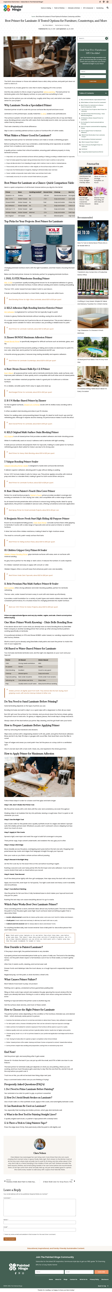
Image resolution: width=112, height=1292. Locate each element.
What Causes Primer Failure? (90, 142)
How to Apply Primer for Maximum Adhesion (91, 131)
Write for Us (83, 1279)
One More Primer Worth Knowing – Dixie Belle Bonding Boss (93, 114)
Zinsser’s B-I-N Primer (32, 405)
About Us (58, 1279)
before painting (49, 92)
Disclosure (104, 1279)
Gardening (99, 8)
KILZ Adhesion (9, 312)
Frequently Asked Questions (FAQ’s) (92, 152)
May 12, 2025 (51, 29)
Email (6, 1227)
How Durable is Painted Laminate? (91, 139)
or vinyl (43, 114)
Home (33, 16)
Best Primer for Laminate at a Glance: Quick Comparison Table (92, 106)
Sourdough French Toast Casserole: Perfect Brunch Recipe (85, 202)
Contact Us (73, 1279)
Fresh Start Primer (39, 523)
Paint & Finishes (59, 8)
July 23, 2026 (70, 29)
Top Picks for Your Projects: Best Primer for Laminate (94, 110)
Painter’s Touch (36, 495)
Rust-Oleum (8, 373)
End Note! (84, 149)
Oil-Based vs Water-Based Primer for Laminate (92, 119)
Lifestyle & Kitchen (74, 8)
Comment (7, 1198)
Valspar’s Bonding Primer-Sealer (16, 466)
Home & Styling (46, 8)
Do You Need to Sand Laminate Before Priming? (92, 123)
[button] (106, 93)
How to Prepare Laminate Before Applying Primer (93, 127)
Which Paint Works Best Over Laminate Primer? (93, 136)
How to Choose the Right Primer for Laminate (92, 145)
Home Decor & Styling (62, 25)
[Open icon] (100, 2)
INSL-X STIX (8, 283)
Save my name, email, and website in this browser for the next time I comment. (30, 1234)
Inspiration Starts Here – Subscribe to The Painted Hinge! (23, 2)
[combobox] (91, 38)
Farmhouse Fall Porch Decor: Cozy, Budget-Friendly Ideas (85, 179)
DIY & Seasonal (88, 8)
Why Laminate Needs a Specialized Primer (93, 99)
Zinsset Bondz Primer (12, 341)
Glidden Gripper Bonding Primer (16, 554)
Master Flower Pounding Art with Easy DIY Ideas (99, 201)
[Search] (106, 38)
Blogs (65, 1279)
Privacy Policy (94, 1279)
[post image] (93, 230)
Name (6, 1219)
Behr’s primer (9, 588)
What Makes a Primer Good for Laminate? (93, 102)
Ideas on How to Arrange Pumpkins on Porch (100, 179)
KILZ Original (8, 436)
